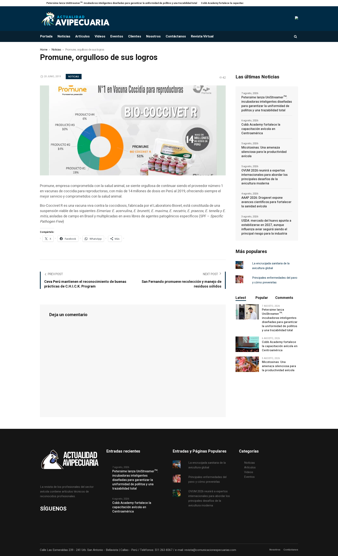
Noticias (56, 49)
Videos (248, 472)
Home (43, 49)
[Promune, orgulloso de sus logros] (133, 130)
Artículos (250, 467)
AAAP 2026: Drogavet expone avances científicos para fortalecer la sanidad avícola (266, 202)
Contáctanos (290, 549)
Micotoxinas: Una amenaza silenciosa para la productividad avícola (264, 152)
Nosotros (274, 549)
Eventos (249, 477)
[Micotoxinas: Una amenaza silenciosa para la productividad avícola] (247, 364)
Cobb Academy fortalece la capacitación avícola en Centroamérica (223, 3)
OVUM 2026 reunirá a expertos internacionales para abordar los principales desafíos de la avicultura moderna (264, 177)
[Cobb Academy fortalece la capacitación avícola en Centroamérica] (247, 344)
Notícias (249, 463)
